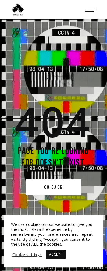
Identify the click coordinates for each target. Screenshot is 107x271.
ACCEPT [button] (55, 254)
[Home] (18, 10)
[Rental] (90, 9)
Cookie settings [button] (27, 254)
